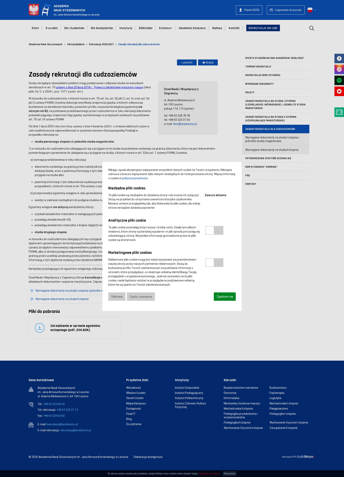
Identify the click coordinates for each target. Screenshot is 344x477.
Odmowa (117, 296)
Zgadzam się (225, 296)
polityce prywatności (135, 178)
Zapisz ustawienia (141, 296)
